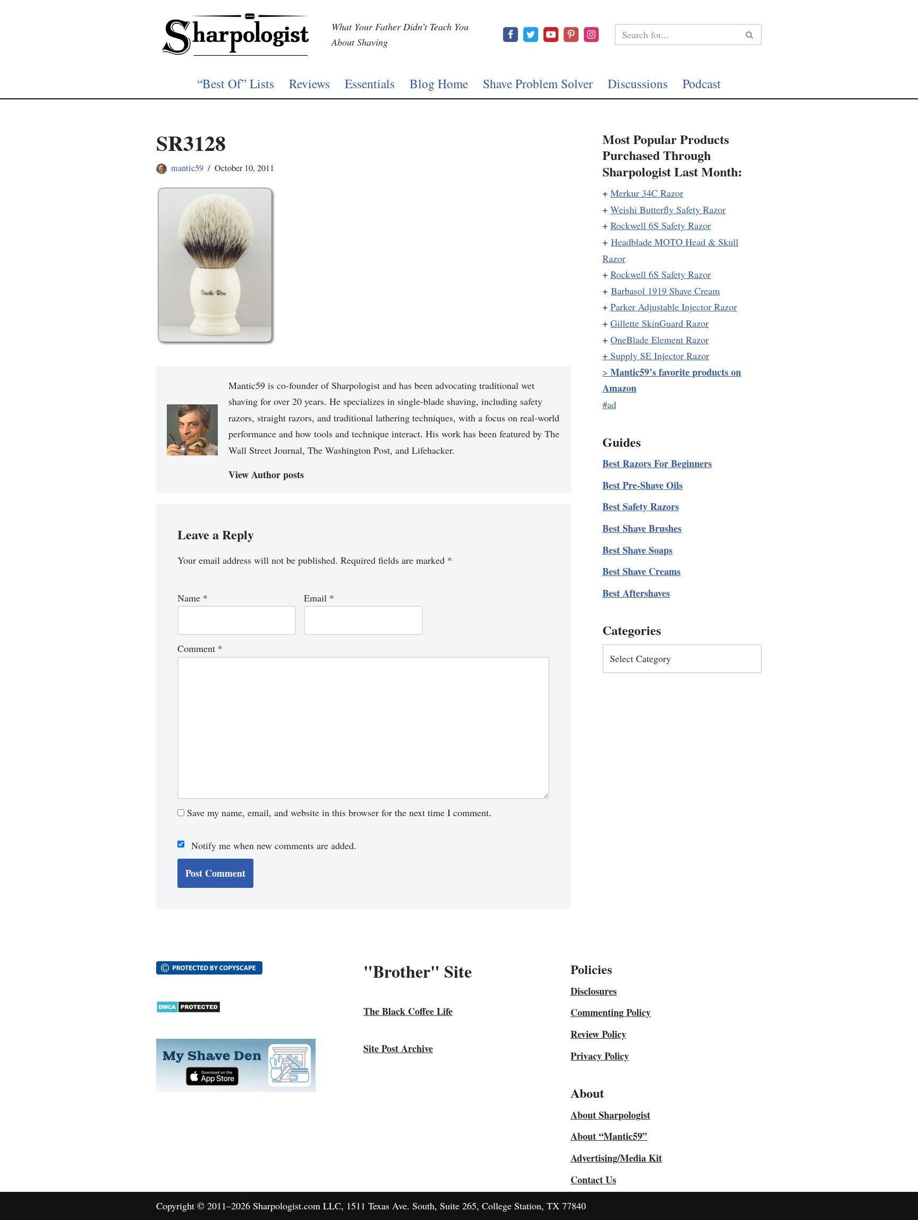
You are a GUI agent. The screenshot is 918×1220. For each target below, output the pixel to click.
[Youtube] (550, 34)
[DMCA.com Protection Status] (188, 1009)
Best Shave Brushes (642, 528)
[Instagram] (591, 34)
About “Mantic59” (609, 1136)
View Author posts (266, 474)
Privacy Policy (600, 1056)
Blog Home (439, 83)
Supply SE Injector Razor (659, 355)
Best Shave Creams (641, 571)
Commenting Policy (611, 1012)
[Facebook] (510, 34)
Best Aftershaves (636, 593)
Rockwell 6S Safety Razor (660, 225)
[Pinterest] (571, 34)
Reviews (309, 83)
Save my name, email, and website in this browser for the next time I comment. (339, 812)
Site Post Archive (398, 1048)
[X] (530, 34)
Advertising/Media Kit (616, 1158)
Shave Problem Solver (538, 83)
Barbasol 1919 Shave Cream (665, 290)
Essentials (370, 83)
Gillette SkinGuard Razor (659, 323)
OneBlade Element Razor (659, 339)
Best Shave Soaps (637, 550)
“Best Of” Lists (235, 83)
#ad (609, 404)
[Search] (750, 34)
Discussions (638, 83)
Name (192, 597)
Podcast (702, 83)
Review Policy (598, 1034)
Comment (200, 648)
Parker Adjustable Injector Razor (673, 306)
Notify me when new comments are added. (273, 845)
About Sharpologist (610, 1115)
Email (319, 597)
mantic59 (187, 168)
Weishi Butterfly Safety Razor (668, 209)
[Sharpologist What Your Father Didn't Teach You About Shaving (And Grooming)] (236, 35)
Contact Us (593, 1180)
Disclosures (594, 991)
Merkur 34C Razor (646, 193)
